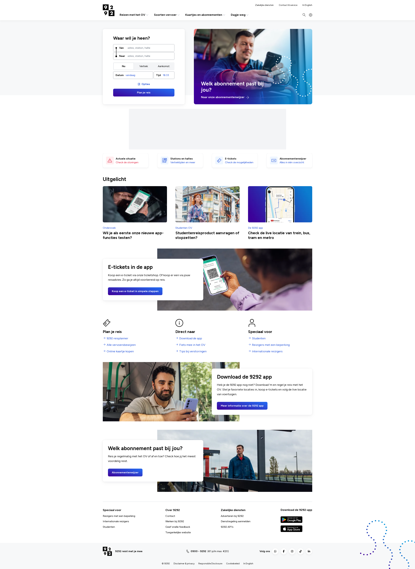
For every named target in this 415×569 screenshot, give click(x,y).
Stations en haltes (181, 158)
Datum (120, 75)
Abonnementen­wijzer (293, 158)
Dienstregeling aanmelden (235, 521)
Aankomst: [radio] (164, 66)
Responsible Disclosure (210, 563)
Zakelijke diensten (264, 5)
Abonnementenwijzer (125, 472)
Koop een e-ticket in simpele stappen (135, 291)
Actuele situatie (126, 158)
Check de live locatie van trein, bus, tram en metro (279, 235)
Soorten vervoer (165, 15)
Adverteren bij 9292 (232, 516)
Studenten (109, 526)
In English (307, 5)
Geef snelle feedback (177, 526)
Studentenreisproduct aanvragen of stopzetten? (207, 235)
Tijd (158, 75)
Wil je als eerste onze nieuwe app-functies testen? (133, 235)
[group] (143, 66)
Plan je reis (143, 92)
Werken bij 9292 (174, 521)
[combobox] (150, 47)
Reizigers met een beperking (119, 516)
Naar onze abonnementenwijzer (223, 97)
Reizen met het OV (132, 15)
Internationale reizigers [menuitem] (267, 351)
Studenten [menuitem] (259, 338)
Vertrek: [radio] (143, 66)
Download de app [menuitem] (190, 338)
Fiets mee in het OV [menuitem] (192, 345)
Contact (170, 516)
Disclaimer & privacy (184, 563)
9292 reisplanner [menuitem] (117, 338)
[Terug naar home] (108, 10)
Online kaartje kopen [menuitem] (120, 351)
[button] (133, 75)
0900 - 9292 (198, 551)
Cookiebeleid (233, 563)
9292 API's (227, 526)
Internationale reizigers (116, 521)
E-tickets (230, 158)
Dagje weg (238, 15)
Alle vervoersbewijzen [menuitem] (121, 345)
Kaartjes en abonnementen (203, 15)
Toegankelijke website (178, 532)
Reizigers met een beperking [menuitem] (271, 345)
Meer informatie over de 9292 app (242, 405)
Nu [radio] (123, 66)
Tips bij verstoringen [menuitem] (193, 351)
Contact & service (288, 5)
